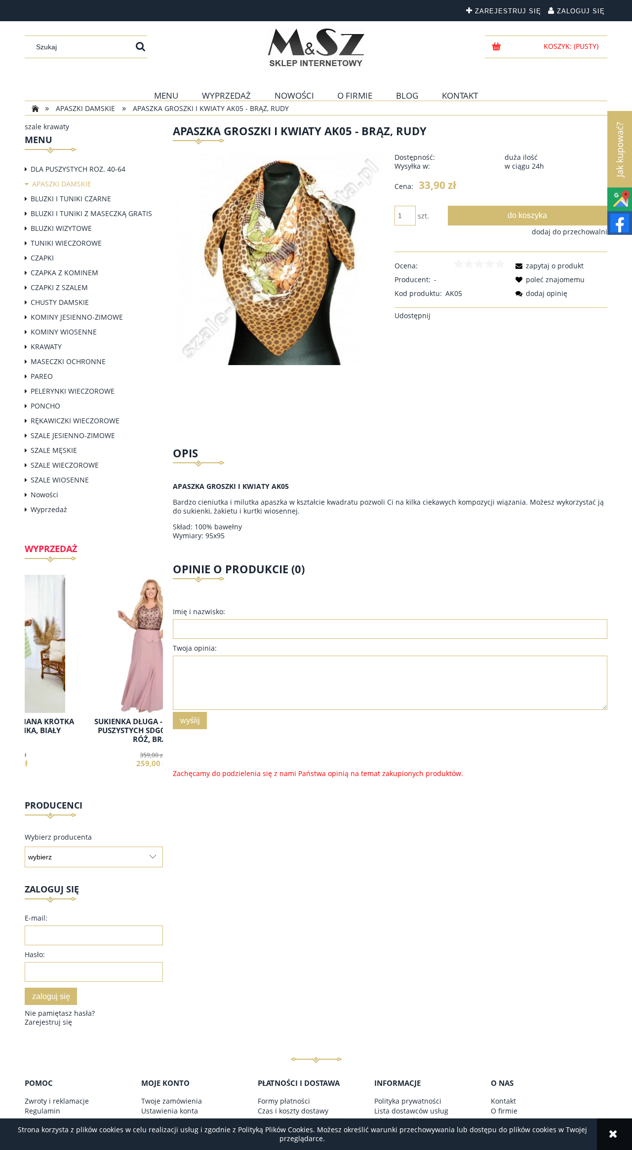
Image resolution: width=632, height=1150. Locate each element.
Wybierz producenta (58, 837)
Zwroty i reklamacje (57, 1101)
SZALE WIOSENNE (60, 479)
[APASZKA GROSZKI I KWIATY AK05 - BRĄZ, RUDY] (279, 258)
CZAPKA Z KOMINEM (64, 272)
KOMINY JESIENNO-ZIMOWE (77, 317)
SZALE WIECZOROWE (65, 465)
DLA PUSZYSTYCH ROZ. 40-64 (78, 169)
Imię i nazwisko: (199, 611)
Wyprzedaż (49, 509)
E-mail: (36, 918)
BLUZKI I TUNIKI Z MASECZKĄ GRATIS (91, 213)
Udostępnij (413, 315)
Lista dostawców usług (411, 1110)
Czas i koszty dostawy (293, 1110)
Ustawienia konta (169, 1110)
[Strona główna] (316, 47)
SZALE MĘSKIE (54, 450)
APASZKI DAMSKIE (61, 183)
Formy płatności (284, 1101)
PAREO (42, 376)
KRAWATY (46, 346)
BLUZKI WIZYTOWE (61, 228)
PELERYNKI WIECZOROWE (73, 391)
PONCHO (45, 405)
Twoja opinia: (195, 648)
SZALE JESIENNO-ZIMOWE (73, 435)
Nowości (44, 494)
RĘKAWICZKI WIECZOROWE (75, 420)
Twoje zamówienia (171, 1101)
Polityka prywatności (407, 1101)
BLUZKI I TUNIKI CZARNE (71, 198)
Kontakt (503, 1101)
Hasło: (35, 954)
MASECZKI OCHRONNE (68, 361)
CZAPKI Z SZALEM (59, 287)
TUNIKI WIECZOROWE (66, 243)
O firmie (504, 1110)
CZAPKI (42, 257)
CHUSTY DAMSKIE (60, 302)
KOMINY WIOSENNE (64, 331)
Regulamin (42, 1110)
